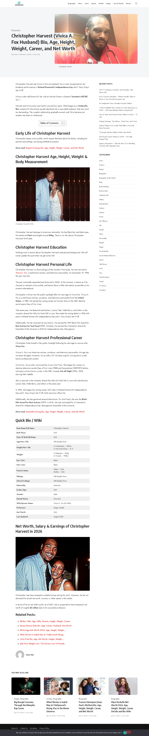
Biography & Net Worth (107, 178)
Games (101, 212)
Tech (101, 268)
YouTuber (102, 290)
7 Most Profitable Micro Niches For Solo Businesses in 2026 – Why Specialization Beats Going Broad (118, 109)
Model (101, 230)
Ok (125, 732)
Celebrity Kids (104, 195)
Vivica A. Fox (21, 272)
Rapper (101, 242)
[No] (128, 732)
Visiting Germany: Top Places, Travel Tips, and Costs (118, 121)
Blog (100, 182)
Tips (100, 273)
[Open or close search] (136, 3)
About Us (14, 728)
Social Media (103, 251)
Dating (101, 199)
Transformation (104, 277)
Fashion (101, 208)
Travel (101, 281)
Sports (101, 260)
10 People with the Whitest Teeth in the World (115, 132)
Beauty (101, 169)
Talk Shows (103, 264)
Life (100, 225)
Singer (101, 247)
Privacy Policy (44, 728)
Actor (101, 161)
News (101, 234)
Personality (103, 238)
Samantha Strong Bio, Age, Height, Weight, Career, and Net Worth (55, 411)
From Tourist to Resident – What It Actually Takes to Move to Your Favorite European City (117, 97)
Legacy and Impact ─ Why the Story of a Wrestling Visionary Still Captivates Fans (117, 144)
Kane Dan (14, 54)
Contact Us (24, 728)
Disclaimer (33, 728)
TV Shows (102, 286)
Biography (15, 30)
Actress (101, 165)
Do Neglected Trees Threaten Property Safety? (115, 103)
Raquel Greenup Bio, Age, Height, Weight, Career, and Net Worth (55, 148)
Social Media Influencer (107, 255)
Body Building (104, 186)
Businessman (103, 191)
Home (101, 217)
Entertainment (103, 204)
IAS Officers (103, 221)
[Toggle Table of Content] (61, 123)
